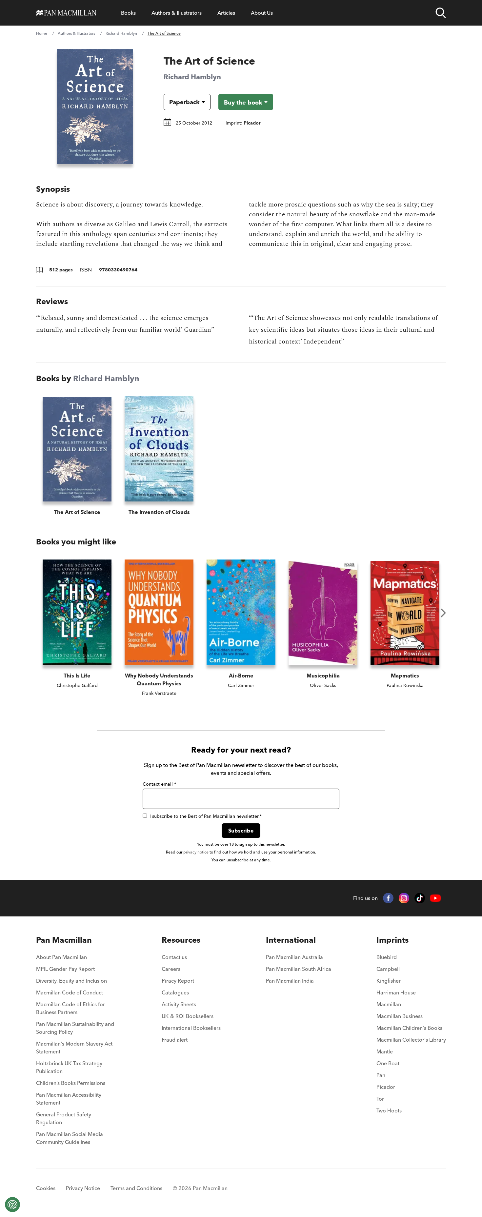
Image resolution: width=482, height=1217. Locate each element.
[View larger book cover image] (95, 106)
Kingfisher (388, 980)
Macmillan (388, 1004)
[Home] (66, 13)
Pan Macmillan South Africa (298, 969)
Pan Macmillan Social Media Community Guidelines (69, 1138)
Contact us (174, 957)
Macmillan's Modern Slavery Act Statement (74, 1047)
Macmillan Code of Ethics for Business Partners (70, 1008)
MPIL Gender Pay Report (65, 969)
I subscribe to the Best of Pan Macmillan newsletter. (206, 816)
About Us (262, 13)
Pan (380, 1075)
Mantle (384, 1051)
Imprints (392, 940)
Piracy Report (178, 980)
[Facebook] (388, 898)
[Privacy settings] (12, 1204)
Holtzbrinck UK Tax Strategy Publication (69, 1067)
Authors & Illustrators (176, 13)
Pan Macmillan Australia (294, 957)
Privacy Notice (83, 1188)
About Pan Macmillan (61, 957)
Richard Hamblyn (121, 33)
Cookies (45, 1188)
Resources (181, 940)
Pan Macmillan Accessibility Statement (68, 1098)
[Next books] (443, 613)
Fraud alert (175, 1039)
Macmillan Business (399, 1016)
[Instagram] (404, 898)
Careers (171, 969)
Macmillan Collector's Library (411, 1039)
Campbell (388, 969)
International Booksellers (191, 1028)
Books (128, 13)
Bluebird (386, 957)
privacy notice (196, 852)
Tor (380, 1098)
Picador (385, 1087)
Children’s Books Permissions (70, 1083)
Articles (226, 13)
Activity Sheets (179, 1004)
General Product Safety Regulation (63, 1118)
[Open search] (440, 13)
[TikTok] (419, 898)
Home (41, 33)
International (291, 940)
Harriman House (396, 992)
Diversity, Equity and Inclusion (71, 980)
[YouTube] (435, 898)
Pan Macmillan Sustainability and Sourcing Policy (75, 1028)
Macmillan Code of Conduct (69, 992)
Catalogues (175, 992)
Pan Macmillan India (290, 980)
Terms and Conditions (136, 1188)
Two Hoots (389, 1110)
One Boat (387, 1063)
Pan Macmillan (64, 940)
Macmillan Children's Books (409, 1028)
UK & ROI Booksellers (187, 1016)
